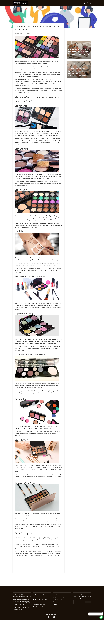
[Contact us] (101, 617)
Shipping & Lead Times (58, 597)
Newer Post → (61, 575)
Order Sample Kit (57, 594)
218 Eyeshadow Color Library (39, 597)
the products (32, 555)
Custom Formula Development (40, 602)
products (29, 270)
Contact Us (55, 604)
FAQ (54, 602)
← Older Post (16, 575)
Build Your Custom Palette (39, 594)
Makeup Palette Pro (49, 614)
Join (88, 601)
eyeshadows (42, 133)
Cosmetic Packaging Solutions (40, 604)
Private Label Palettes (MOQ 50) (40, 599)
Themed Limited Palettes (38, 606)
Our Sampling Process (58, 599)
